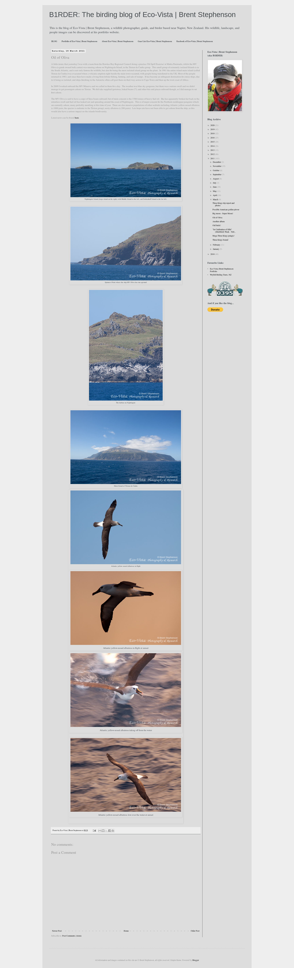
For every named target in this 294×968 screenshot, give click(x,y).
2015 (212, 141)
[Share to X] (106, 830)
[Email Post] (94, 830)
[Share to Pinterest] (113, 830)
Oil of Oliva (217, 217)
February (217, 244)
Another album (219, 221)
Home (126, 930)
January (216, 249)
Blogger (195, 960)
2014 (212, 146)
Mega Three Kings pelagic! (223, 235)
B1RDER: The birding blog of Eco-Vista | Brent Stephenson (142, 15)
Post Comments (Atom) (71, 935)
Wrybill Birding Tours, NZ (220, 274)
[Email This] (100, 830)
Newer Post (57, 930)
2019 (212, 129)
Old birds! (217, 225)
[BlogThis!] (103, 830)
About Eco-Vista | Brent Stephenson (117, 41)
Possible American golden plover (226, 209)
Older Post (195, 930)
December (217, 162)
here (77, 117)
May (215, 191)
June (215, 186)
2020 (212, 125)
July (215, 182)
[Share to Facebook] (109, 830)
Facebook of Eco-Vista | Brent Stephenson (194, 41)
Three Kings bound (220, 239)
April (215, 195)
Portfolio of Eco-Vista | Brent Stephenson (79, 41)
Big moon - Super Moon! (223, 213)
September (217, 174)
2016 (212, 137)
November (217, 166)
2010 (212, 254)
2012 (212, 154)
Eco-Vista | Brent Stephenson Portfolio (221, 269)
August (216, 178)
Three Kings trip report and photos (223, 204)
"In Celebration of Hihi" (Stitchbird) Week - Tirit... (224, 230)
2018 (212, 133)
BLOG (54, 41)
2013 (212, 150)
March (216, 199)
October (216, 170)
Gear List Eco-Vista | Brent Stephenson (155, 41)
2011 (212, 158)
